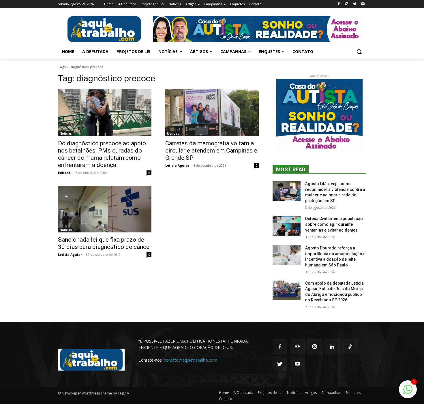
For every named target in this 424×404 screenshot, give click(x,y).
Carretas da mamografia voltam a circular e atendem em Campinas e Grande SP (211, 150)
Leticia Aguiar (177, 165)
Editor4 (64, 172)
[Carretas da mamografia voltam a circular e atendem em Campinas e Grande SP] (212, 112)
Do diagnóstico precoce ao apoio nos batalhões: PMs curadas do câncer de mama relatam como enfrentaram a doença (102, 154)
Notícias (66, 133)
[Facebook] (338, 4)
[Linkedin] (332, 346)
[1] (407, 392)
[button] (359, 52)
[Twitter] (354, 4)
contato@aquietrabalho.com (190, 360)
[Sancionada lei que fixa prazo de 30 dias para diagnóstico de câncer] (104, 209)
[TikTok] (349, 346)
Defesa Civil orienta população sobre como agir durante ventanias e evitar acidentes (334, 224)
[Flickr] (297, 346)
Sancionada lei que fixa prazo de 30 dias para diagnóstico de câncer (104, 243)
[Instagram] (347, 4)
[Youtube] (362, 4)
